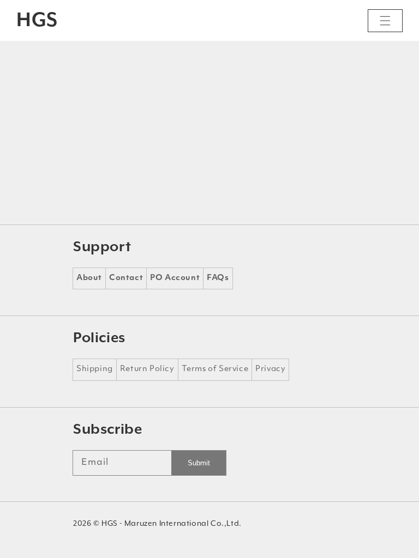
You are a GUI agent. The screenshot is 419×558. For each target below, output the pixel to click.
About (89, 278)
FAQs (218, 278)
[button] (385, 20)
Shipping (94, 369)
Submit (199, 463)
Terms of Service (215, 369)
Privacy (270, 369)
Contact (126, 278)
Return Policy (147, 369)
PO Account (175, 278)
